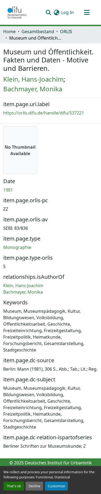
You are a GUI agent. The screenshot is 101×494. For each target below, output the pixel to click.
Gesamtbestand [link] (38, 31)
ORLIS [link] (66, 31)
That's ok (13, 485)
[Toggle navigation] (86, 12)
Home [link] (9, 31)
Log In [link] (67, 12)
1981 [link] (8, 190)
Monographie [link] (17, 247)
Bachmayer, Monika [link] (32, 88)
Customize (56, 485)
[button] (17, 12)
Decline (34, 485)
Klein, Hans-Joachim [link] (33, 79)
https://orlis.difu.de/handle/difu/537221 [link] (43, 113)
